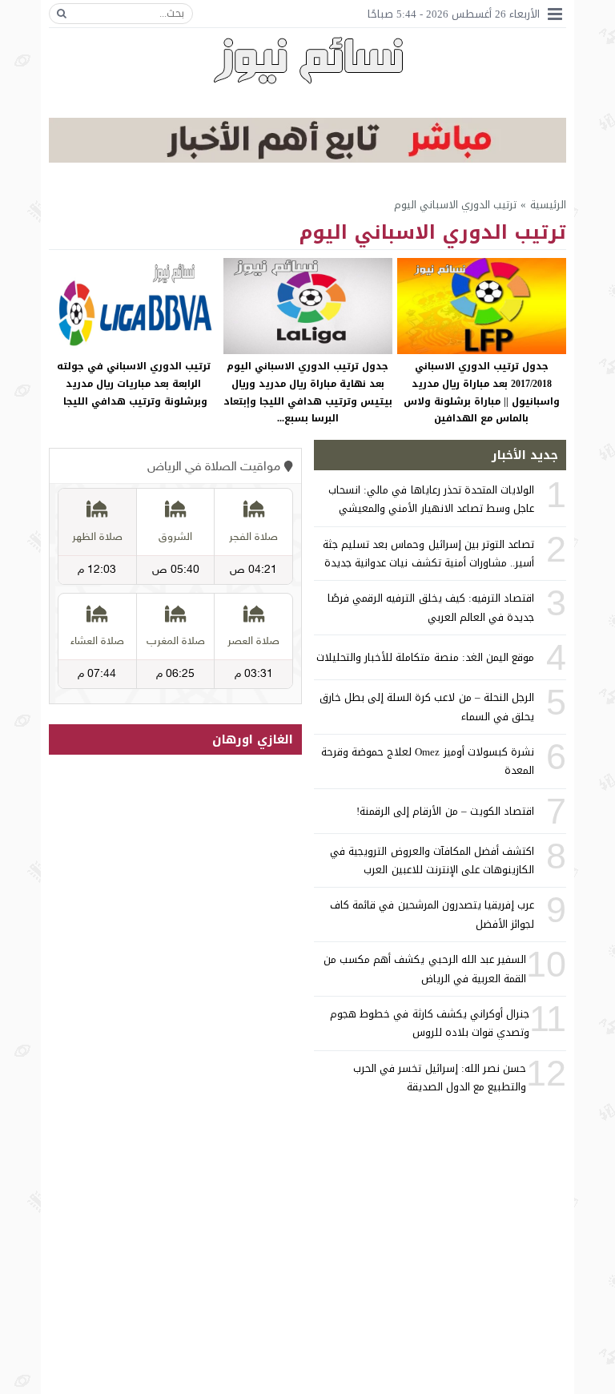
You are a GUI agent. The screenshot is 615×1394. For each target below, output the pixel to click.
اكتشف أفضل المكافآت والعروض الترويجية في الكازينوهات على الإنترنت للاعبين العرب (432, 860)
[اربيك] (307, 159)
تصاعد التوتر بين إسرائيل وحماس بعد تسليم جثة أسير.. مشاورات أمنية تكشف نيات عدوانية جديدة (428, 553)
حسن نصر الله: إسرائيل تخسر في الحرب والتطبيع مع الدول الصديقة (439, 1077)
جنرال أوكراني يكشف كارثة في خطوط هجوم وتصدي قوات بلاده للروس (429, 1023)
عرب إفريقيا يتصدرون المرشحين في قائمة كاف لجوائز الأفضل (432, 914)
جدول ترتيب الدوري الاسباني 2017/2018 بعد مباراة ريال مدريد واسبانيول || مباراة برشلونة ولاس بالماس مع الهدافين (482, 392)
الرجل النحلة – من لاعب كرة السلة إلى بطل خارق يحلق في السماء (427, 706)
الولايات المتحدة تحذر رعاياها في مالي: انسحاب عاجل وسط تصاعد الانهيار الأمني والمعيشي (431, 499)
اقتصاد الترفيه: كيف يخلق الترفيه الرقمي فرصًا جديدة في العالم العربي (431, 607)
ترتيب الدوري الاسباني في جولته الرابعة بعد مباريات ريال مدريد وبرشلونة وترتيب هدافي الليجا (134, 383)
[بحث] (61, 13)
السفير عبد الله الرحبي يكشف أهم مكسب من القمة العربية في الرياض (425, 968)
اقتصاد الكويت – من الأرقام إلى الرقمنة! (445, 811)
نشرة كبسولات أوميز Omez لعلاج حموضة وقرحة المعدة (427, 761)
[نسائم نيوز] (308, 60)
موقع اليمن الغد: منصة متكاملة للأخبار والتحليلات (425, 657)
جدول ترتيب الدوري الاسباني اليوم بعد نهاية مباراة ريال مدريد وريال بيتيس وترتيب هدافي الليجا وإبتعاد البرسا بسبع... (307, 392)
